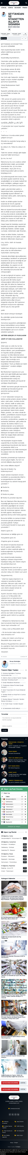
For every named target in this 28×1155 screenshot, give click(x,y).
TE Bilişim (17, 1146)
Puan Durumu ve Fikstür (7, 1131)
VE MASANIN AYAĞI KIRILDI (11, 708)
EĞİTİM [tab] (23, 1082)
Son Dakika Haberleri (6, 1136)
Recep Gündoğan (14, 27)
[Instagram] (15, 1114)
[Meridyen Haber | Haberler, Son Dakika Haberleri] (14, 3)
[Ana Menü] (1, 3)
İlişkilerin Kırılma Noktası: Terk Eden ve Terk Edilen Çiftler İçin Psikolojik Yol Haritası (18, 760)
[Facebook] (10, 1114)
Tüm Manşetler (20, 1130)
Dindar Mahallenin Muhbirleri (11, 682)
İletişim (16, 1142)
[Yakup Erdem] (4, 752)
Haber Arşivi (20, 1135)
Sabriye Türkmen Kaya (16, 780)
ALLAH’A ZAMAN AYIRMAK (17, 782)
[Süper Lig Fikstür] (26, 832)
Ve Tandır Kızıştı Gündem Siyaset (13, 704)
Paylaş (4, 38)
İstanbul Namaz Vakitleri (7, 1127)
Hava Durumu (20, 1121)
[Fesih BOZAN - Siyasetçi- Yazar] (4, 744)
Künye (11, 1142)
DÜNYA (10, 7)
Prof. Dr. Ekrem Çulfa (16, 757)
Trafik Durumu (20, 1126)
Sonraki (23, 656)
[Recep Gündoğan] (3, 14)
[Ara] (26, 3)
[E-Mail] (9, 29)
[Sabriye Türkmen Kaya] (4, 781)
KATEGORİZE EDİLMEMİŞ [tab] (10, 1082)
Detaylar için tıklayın (14, 826)
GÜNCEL (3, 7)
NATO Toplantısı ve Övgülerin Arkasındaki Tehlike (18, 746)
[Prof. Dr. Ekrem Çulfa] (4, 759)
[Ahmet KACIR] (4, 774)
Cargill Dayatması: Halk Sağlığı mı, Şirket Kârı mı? (17, 775)
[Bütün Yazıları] (26, 670)
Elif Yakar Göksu (14, 766)
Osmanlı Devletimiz (14, 753)
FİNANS (24, 7)
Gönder (4, 730)
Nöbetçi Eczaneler (5, 1122)
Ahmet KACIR (12, 772)
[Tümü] (26, 739)
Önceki (4, 656)
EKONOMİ (18, 7)
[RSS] (18, 1114)
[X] (12, 1114)
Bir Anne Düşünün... (14, 768)
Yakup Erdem (13, 751)
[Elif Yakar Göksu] (4, 767)
